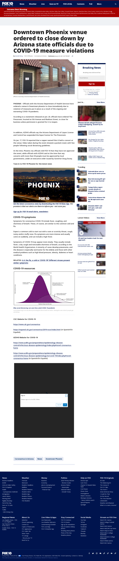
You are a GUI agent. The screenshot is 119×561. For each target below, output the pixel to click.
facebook (89, 553)
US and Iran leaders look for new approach (90, 239)
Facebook (84, 527)
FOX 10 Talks (104, 487)
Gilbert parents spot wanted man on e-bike (86, 270)
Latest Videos (83, 218)
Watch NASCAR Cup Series (108, 528)
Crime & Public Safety (8, 485)
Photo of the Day (66, 533)
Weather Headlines (27, 485)
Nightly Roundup (7, 501)
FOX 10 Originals (107, 478)
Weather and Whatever (107, 503)
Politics (64, 478)
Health (4, 489)
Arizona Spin (84, 480)
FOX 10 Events (65, 522)
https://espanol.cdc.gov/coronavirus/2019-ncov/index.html (37, 329)
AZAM (4, 483)
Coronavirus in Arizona (40, 56)
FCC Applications (27, 529)
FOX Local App (45, 527)
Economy (44, 483)
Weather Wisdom (27, 498)
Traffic (4, 510)
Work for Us (25, 540)
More (99, 4)
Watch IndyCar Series (106, 531)
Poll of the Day (6, 503)
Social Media (86, 517)
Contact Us (25, 524)
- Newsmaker (65, 487)
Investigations (85, 493)
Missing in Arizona (86, 498)
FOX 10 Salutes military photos (68, 527)
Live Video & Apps (48, 517)
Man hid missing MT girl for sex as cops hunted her (96, 181)
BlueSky (83, 533)
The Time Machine (105, 498)
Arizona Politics (65, 485)
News (39, 459)
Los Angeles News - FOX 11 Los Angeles (9, 521)
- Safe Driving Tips (7, 512)
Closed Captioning (27, 522)
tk (104, 553)
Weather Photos (27, 496)
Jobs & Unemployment (48, 485)
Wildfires (24, 487)
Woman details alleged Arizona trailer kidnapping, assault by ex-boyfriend (90, 124)
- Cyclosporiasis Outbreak (10, 492)
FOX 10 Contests (66, 520)
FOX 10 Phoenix (29, 56)
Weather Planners (27, 489)
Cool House (84, 489)
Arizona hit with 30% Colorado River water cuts (85, 245)
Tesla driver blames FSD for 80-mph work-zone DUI (96, 199)
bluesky (107, 553)
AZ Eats (102, 480)
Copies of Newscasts (28, 527)
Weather (25, 478)
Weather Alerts (26, 492)
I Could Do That (105, 494)
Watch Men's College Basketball (106, 533)
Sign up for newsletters (68, 524)
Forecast (24, 480)
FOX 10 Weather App (47, 529)
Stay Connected (67, 517)
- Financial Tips (45, 489)
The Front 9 (103, 489)
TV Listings (25, 536)
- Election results (66, 483)
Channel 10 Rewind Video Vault (88, 486)
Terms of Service (92, 94)
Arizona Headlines (7, 480)
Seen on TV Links (7, 505)
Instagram (84, 524)
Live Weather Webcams (48, 522)
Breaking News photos (68, 531)
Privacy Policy (93, 93)
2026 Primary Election (67, 480)
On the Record (104, 496)
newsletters (115, 553)
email (111, 553)
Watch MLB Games (106, 526)
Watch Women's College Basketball (107, 537)
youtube (100, 553)
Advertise (24, 520)
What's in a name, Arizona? (108, 505)
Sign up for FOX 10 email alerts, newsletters (30, 211)
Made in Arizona (85, 496)
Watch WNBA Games (106, 541)
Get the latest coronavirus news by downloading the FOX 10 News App (41, 204)
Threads (83, 531)
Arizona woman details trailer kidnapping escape (85, 254)
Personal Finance (46, 487)
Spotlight (83, 505)
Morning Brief (6, 498)
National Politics (66, 489)
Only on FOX (86, 478)
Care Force (84, 483)
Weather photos (66, 535)
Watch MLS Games (106, 543)
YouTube (83, 520)
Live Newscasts (46, 520)
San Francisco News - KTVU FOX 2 (8, 525)
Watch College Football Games (107, 523)
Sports (4, 507)
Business (44, 480)
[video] (92, 229)
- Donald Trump (66, 492)
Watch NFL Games (105, 520)
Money (44, 478)
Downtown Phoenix (54, 459)
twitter (92, 553)
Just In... (81, 102)
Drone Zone (84, 491)
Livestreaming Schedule (48, 524)
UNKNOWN (103, 501)
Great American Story (106, 492)
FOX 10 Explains (7, 487)
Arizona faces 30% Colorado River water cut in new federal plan (97, 132)
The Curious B (104, 485)
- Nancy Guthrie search (87, 500)
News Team (25, 533)
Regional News (8, 517)
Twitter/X (83, 529)
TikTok (83, 522)
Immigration (6, 494)
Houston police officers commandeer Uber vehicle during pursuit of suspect (96, 149)
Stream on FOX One (108, 517)
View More (101, 102)
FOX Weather (26, 501)
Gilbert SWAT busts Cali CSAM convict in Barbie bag (97, 156)
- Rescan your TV (27, 538)
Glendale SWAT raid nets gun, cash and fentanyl (95, 208)
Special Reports (85, 502)
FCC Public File (26, 531)
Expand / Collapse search (116, 4)
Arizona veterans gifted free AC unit (86, 262)
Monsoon (25, 483)
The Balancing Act (105, 483)
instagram (96, 553)
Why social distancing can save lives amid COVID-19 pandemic (34, 308)
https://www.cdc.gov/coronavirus (26, 324)
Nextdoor (83, 536)
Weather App (26, 494)
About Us (26, 517)
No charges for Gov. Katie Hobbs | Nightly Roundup (96, 140)
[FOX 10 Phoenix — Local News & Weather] (8, 4)
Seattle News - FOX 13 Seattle (9, 528)
